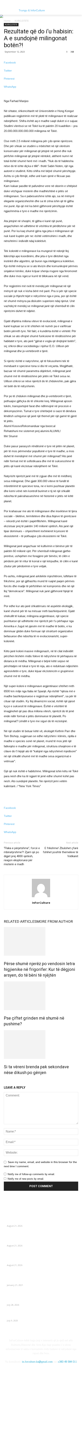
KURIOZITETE (22, 20)
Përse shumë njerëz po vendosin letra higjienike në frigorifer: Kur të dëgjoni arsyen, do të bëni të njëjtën (39, 969)
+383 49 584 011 (67, 1361)
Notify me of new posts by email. (26, 1178)
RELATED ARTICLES (20, 921)
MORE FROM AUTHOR (54, 921)
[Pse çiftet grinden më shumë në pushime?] (41, 995)
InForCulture (41, 903)
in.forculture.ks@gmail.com (37, 1361)
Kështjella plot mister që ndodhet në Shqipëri (35, 1280)
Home (7, 20)
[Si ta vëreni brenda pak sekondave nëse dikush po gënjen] (41, 1044)
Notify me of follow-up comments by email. (31, 1174)
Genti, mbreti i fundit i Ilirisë (24, 1316)
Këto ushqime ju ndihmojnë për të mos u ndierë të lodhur (42, 1221)
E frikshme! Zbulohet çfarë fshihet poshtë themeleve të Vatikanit (60, 852)
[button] (76, 10)
